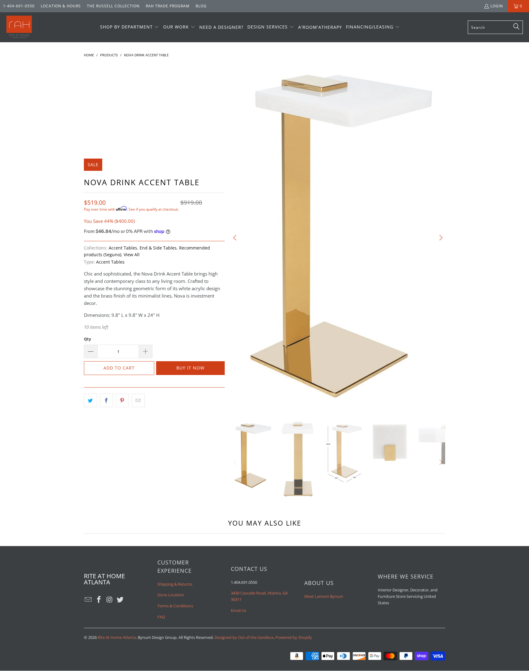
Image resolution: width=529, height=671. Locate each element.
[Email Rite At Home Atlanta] (88, 599)
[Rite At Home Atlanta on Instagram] (109, 599)
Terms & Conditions (175, 606)
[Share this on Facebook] (106, 400)
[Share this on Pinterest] (122, 400)
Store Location (170, 595)
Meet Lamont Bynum (323, 596)
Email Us (238, 610)
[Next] (440, 238)
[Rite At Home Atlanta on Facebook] (99, 599)
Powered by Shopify (294, 637)
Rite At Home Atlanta (117, 637)
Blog (201, 6)
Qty (87, 339)
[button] (129, 27)
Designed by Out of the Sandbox (244, 637)
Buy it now (190, 368)
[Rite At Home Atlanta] (19, 27)
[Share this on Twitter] (90, 400)
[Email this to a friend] (138, 400)
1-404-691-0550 (19, 6)
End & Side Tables (158, 248)
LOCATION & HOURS (61, 6)
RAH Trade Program (167, 6)
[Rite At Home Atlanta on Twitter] (120, 599)
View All (132, 254)
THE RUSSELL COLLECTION (113, 6)
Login (496, 6)
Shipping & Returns (174, 584)
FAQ (161, 617)
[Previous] (235, 238)
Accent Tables (123, 248)
